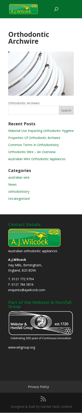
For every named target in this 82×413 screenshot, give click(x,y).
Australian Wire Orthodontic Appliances (37, 159)
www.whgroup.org (21, 347)
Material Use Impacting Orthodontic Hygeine (41, 130)
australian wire (19, 177)
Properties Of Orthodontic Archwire (34, 138)
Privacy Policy (38, 387)
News (12, 184)
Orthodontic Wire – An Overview (32, 152)
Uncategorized (19, 198)
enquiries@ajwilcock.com (26, 290)
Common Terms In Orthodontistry (33, 145)
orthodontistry (18, 191)
